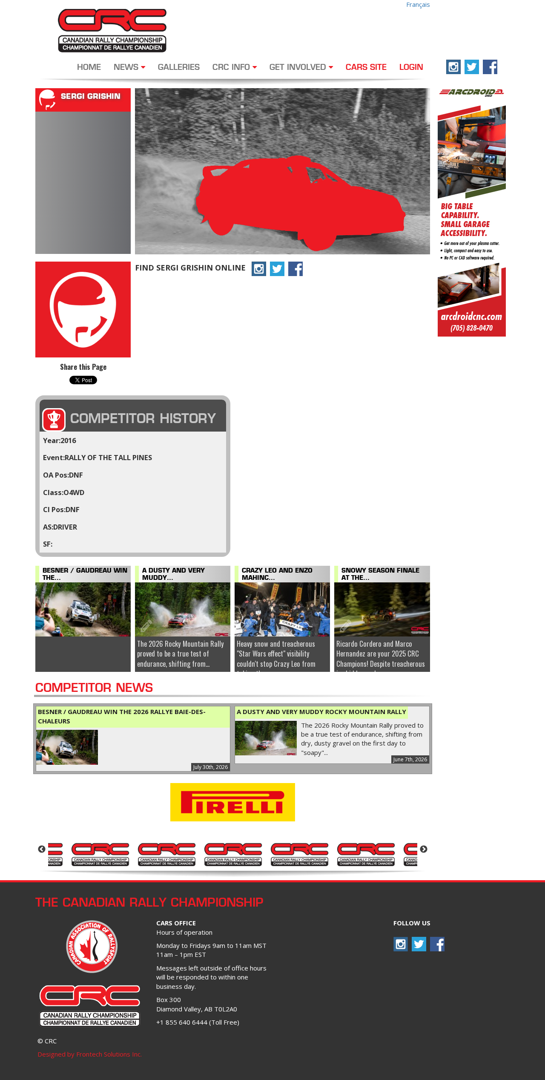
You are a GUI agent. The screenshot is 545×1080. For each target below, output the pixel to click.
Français (418, 4)
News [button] (127, 68)
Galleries (179, 68)
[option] (100, 854)
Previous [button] (41, 849)
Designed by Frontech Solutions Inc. (89, 1054)
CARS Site (366, 68)
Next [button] (423, 849)
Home (89, 68)
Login (411, 68)
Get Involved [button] (299, 68)
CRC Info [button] (232, 68)
